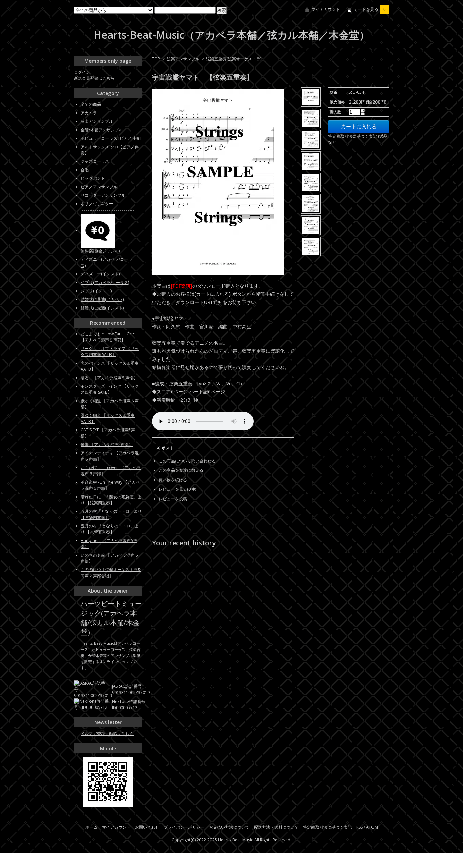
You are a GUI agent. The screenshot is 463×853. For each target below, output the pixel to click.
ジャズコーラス (95, 161)
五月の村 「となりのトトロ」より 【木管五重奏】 (110, 529)
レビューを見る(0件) (177, 489)
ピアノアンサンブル (99, 187)
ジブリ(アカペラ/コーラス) (105, 282)
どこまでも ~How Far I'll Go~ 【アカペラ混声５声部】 (108, 337)
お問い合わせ (147, 827)
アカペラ (89, 113)
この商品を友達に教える (181, 470)
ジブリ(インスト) (96, 291)
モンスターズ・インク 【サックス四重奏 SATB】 (110, 389)
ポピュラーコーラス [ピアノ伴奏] (111, 138)
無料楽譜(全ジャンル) (100, 251)
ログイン (82, 72)
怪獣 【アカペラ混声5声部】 (107, 444)
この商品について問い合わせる (187, 461)
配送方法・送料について (276, 827)
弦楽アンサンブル (183, 59)
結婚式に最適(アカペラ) (102, 299)
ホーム (91, 827)
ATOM (372, 827)
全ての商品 (91, 104)
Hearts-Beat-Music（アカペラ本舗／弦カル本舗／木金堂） (231, 35)
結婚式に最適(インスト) (102, 308)
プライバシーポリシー (184, 827)
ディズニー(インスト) (100, 274)
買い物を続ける (173, 480)
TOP (156, 59)
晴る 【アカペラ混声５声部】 (109, 378)
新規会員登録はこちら (94, 78)
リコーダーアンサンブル (103, 195)
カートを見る (370, 9)
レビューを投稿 (173, 499)
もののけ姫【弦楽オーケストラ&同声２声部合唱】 (111, 573)
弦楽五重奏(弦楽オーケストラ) (233, 59)
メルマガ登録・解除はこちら (107, 733)
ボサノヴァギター (97, 204)
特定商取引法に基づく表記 (327, 827)
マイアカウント (325, 9)
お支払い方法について (229, 827)
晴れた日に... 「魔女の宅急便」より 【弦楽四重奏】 (111, 500)
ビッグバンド (93, 178)
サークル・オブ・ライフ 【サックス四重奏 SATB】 (110, 351)
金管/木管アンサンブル (102, 130)
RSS (359, 827)
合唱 (85, 170)
